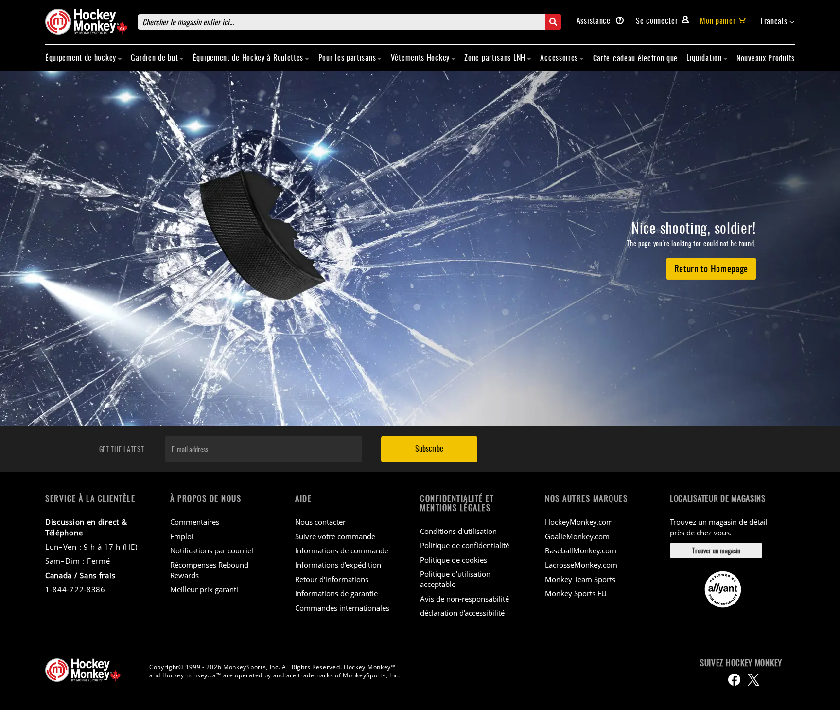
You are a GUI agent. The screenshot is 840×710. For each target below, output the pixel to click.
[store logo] (86, 22)
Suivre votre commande (335, 536)
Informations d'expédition (338, 564)
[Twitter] (753, 680)
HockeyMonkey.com (579, 522)
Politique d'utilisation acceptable (455, 579)
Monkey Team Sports (580, 579)
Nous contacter (320, 522)
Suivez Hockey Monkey (741, 663)
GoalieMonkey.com (577, 536)
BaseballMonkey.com (580, 550)
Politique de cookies (453, 560)
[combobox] (349, 22)
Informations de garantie (336, 593)
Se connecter (657, 20)
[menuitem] (83, 57)
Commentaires (194, 522)
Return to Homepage (711, 268)
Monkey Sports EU (576, 593)
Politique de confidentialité (464, 545)
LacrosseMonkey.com (581, 564)
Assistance (595, 20)
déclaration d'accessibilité (462, 613)
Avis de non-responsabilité (464, 599)
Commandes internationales (342, 608)
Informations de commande (341, 550)
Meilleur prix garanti (204, 589)
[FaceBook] (734, 680)
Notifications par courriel (211, 550)
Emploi (181, 536)
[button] (778, 21)
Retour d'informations (331, 579)
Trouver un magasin (716, 550)
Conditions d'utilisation (458, 531)
